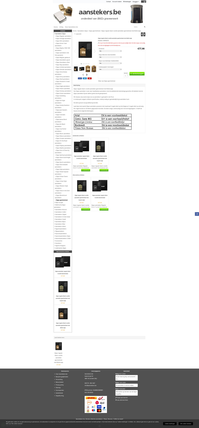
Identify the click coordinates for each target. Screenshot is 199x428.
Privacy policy (60, 385)
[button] (81, 64)
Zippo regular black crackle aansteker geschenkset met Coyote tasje (63, 298)
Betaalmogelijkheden (62, 377)
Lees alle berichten (122, 400)
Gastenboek (59, 393)
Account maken (117, 1)
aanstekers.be (92, 385)
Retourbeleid (59, 382)
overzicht (78, 34)
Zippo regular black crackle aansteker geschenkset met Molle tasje (63, 325)
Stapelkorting (60, 396)
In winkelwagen (137, 74)
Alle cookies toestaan (185, 423)
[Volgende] (144, 34)
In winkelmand (85, 170)
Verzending (59, 379)
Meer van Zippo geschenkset (106, 81)
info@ (86, 385)
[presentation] (75, 51)
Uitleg (61, 27)
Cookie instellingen (170, 423)
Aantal (126, 73)
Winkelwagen (127, 1)
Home (56, 27)
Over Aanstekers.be (71, 27)
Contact (108, 1)
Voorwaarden (60, 390)
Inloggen (135, 1)
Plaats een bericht (122, 397)
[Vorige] (142, 34)
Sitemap (58, 387)
